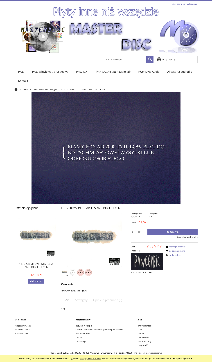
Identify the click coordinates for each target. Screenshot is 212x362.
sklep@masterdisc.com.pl (150, 352)
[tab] (67, 300)
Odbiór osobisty (144, 341)
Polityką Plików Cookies (90, 358)
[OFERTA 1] (106, 147)
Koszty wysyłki (143, 337)
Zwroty (78, 337)
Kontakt (140, 333)
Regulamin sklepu (83, 325)
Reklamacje (80, 341)
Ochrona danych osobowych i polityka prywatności (99, 329)
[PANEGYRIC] (147, 261)
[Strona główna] (109, 36)
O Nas (139, 329)
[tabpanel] (129, 308)
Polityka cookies (82, 333)
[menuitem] (21, 71)
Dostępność (142, 345)
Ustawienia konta (22, 329)
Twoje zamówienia (22, 325)
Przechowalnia (21, 333)
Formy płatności (144, 325)
